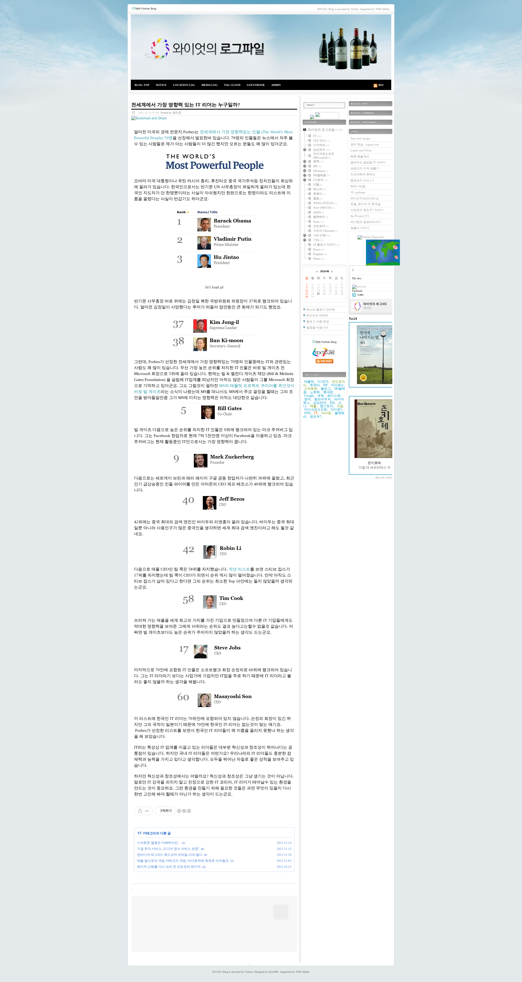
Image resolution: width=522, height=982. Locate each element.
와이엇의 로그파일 (261, 47)
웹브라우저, (322, 399)
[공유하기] (140, 811)
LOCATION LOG (184, 84)
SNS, (307, 413)
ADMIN (276, 84)
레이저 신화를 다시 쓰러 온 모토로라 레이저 (169, 867)
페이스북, (334, 396)
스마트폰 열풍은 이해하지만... (158, 843)
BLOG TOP (142, 84)
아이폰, (326, 413)
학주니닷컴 (357, 186)
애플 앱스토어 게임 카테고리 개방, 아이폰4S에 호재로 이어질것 (183, 861)
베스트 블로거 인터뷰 (320, 309)
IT (133, 112)
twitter (360, 294)
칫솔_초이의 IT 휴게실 (365, 204)
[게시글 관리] (147, 811)
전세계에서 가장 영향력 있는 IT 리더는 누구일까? (185, 104)
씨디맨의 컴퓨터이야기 (365, 222)
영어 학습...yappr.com (364, 144)
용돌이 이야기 (359, 228)
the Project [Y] (359, 216)
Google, (309, 396)
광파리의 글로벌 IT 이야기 (368, 162)
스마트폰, (311, 389)
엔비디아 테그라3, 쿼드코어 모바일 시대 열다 (169, 855)
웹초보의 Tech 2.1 (362, 180)
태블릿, (309, 381)
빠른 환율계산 (359, 156)
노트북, (315, 392)
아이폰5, (337, 409)
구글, (340, 406)
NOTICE (161, 84)
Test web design (360, 138)
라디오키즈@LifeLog (364, 198)
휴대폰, (328, 392)
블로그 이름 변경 (317, 321)
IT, (316, 413)
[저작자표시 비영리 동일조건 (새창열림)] (183, 811)
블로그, (326, 389)
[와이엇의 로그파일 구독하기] (327, 118)
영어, (308, 399)
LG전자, (323, 381)
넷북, (321, 396)
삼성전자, (320, 403)
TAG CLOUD (232, 84)
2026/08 (324, 271)
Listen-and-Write (361, 150)
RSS (381, 84)
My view (356, 278)
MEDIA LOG (209, 84)
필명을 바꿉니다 (317, 327)
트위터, (315, 385)
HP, (325, 385)
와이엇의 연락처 (317, 315)
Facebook (357, 290)
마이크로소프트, (316, 409)
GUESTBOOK (256, 84)
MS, (332, 403)
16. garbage (357, 192)
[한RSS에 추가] (312, 118)
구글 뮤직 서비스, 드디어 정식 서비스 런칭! (168, 849)
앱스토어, (327, 406)
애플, (313, 406)
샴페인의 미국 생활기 (364, 168)
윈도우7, (316, 417)
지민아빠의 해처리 (362, 174)
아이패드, (338, 385)
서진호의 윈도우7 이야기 (367, 210)
